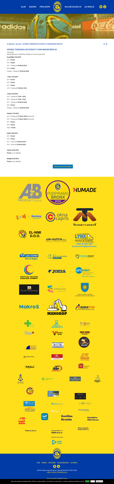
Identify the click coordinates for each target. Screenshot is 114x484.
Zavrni (92, 481)
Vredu (87, 481)
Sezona (32, 7)
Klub (23, 7)
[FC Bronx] (57, 7)
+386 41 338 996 (52, 472)
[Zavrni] (112, 481)
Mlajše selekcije (73, 7)
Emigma (65, 478)
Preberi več (99, 481)
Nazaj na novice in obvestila (62, 166)
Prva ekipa (45, 7)
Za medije (89, 7)
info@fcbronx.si (62, 472)
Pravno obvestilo (52, 478)
